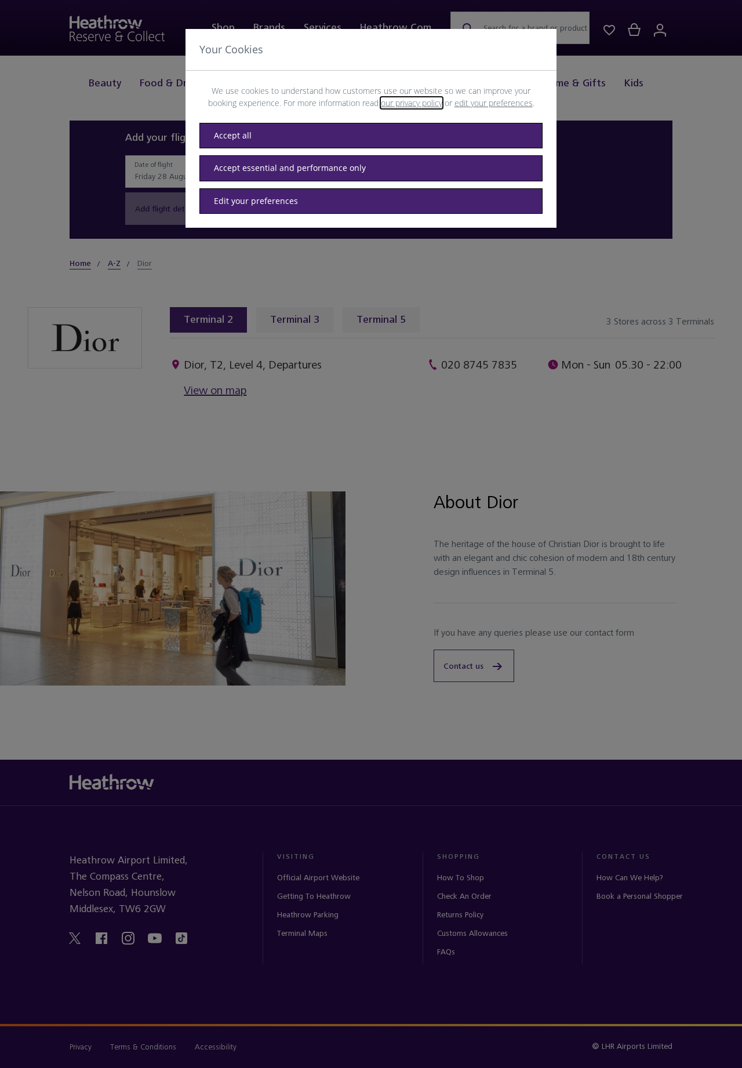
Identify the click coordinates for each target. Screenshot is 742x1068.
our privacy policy (411, 102)
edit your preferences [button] (493, 102)
